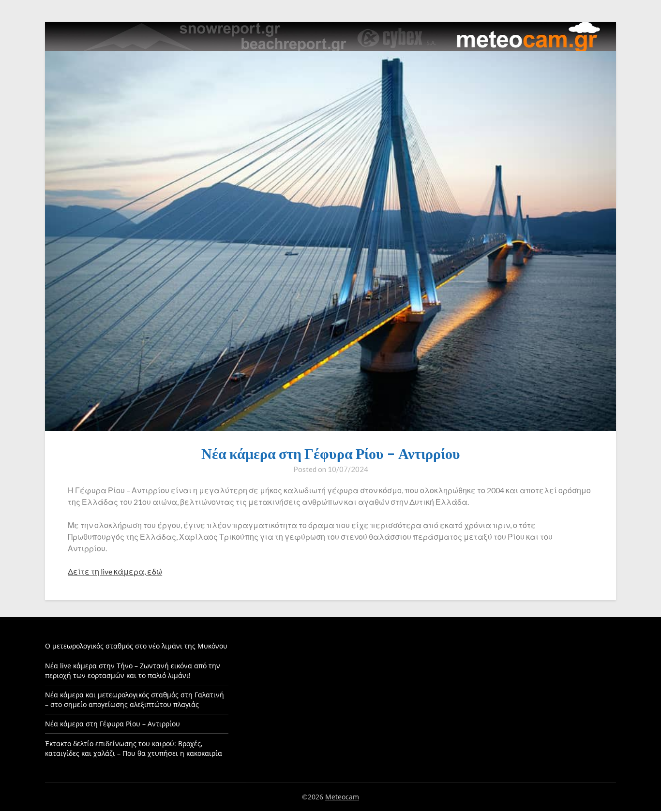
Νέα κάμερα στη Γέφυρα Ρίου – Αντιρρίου (112, 723)
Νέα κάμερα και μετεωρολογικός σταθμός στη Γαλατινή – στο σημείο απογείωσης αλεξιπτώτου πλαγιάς (134, 699)
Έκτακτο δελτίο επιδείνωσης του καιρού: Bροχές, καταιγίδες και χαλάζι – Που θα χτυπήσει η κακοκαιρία (133, 748)
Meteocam (342, 796)
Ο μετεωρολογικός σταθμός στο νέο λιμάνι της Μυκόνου (136, 645)
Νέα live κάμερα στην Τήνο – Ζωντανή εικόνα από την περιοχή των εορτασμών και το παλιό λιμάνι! (132, 670)
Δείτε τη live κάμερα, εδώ (115, 571)
